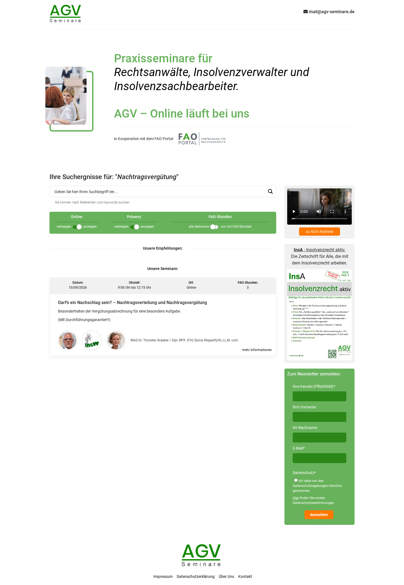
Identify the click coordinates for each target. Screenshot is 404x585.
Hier (296, 498)
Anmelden (319, 514)
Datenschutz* (304, 472)
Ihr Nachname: (305, 427)
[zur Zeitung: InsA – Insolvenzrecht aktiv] (319, 314)
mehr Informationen (257, 350)
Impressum (163, 576)
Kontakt (245, 576)
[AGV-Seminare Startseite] (65, 11)
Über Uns (226, 576)
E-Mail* (299, 448)
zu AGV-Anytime (319, 231)
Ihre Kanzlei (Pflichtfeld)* (314, 386)
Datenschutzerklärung (196, 576)
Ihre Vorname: (305, 407)
